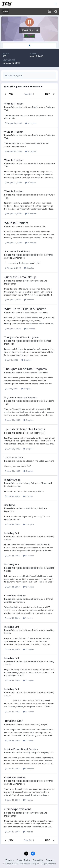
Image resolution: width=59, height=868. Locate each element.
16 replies (31, 123)
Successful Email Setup (17, 251)
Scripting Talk (38, 433)
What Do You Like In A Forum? (25, 309)
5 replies (29, 496)
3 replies (27, 360)
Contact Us (38, 860)
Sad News (9, 505)
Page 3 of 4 (29, 94)
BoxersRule (9, 107)
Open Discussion (40, 312)
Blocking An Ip (12, 479)
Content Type (14, 75)
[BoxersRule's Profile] (29, 45)
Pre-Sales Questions (44, 461)
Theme (9, 860)
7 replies (29, 618)
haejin (28, 483)
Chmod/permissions (15, 595)
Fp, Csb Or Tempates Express (20, 397)
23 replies (29, 524)
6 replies (29, 471)
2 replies (30, 268)
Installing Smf (11, 533)
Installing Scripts (39, 724)
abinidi (28, 508)
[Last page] (54, 94)
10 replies (29, 556)
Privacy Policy (23, 860)
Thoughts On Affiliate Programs (21, 337)
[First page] (5, 94)
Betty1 (28, 752)
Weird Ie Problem (13, 103)
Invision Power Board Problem (21, 749)
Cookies (50, 860)
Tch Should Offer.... (14, 457)
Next (47, 94)
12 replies (30, 329)
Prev (11, 94)
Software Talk (38, 226)
